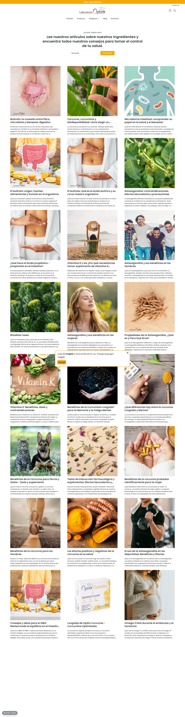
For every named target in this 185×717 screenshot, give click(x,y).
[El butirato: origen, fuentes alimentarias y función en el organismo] (35, 163)
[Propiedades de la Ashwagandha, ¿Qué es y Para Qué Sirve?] (150, 307)
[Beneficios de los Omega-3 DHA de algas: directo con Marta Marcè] (92, 667)
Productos (81, 19)
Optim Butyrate (95, 2)
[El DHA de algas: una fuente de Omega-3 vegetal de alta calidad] (35, 667)
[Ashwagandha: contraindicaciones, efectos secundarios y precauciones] (150, 163)
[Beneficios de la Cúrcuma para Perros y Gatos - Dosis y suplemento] (35, 451)
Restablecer (107, 53)
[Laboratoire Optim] (92, 10)
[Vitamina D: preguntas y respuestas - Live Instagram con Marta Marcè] (150, 667)
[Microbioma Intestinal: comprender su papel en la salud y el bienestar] (150, 91)
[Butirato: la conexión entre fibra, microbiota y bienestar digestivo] (35, 91)
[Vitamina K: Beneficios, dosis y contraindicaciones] (35, 379)
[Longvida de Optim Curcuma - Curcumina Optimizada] (92, 595)
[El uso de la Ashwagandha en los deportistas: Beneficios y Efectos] (150, 523)
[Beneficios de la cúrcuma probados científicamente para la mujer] (150, 451)
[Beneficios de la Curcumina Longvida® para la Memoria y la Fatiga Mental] (92, 379)
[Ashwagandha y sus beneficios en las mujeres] (92, 307)
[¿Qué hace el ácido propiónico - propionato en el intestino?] (35, 235)
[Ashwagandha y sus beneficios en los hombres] (150, 235)
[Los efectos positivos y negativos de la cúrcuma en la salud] (92, 523)
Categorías (93, 19)
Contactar (115, 19)
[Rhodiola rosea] (35, 307)
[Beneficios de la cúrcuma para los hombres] (35, 523)
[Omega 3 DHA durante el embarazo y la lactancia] (150, 595)
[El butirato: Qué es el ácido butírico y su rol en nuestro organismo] (92, 163)
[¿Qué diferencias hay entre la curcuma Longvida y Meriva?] (150, 379)
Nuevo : (87, 2)
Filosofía (69, 19)
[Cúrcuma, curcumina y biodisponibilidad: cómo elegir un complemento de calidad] (92, 91)
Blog (105, 19)
